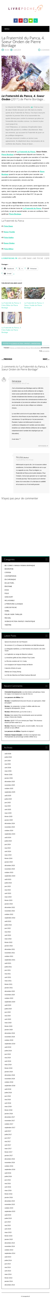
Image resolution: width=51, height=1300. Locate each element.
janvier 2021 (9, 988)
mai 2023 (8, 890)
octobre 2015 (9, 1208)
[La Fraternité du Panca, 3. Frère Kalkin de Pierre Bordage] (12, 317)
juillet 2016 (8, 1176)
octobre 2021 (9, 956)
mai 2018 (8, 1099)
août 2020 (8, 1005)
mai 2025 (8, 806)
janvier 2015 (9, 1239)
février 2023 (8, 900)
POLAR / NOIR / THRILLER (13, 614)
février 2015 (8, 1236)
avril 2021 (8, 977)
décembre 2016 (10, 1159)
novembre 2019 (10, 1037)
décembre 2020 (10, 991)
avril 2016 (8, 1187)
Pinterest (21, 20)
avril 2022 (8, 935)
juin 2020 (8, 1012)
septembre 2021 (10, 960)
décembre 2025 (10, 781)
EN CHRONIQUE (10, 579)
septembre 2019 (10, 1044)
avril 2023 (8, 893)
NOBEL (7, 611)
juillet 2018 (8, 1092)
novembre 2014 (10, 1246)
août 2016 (8, 1173)
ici (32, 107)
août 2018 (8, 1089)
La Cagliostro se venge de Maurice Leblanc (19, 654)
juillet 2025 (8, 799)
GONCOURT (9, 597)
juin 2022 (8, 928)
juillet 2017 (8, 1134)
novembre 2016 (10, 1162)
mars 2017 (8, 1148)
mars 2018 (8, 1106)
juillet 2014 (8, 1260)
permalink (45, 351)
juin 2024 (8, 844)
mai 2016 (8, 1183)
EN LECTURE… (10, 583)
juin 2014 (8, 1264)
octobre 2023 (9, 872)
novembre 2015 (10, 1204)
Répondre (42, 446)
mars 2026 (8, 771)
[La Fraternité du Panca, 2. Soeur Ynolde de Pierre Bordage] (34, 293)
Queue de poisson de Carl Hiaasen (16, 642)
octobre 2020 (9, 998)
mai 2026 (8, 764)
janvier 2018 (9, 1113)
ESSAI (7, 590)
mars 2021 (8, 981)
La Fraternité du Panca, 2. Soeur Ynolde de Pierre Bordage (34, 305)
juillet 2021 (8, 967)
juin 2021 (8, 970)
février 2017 (8, 1152)
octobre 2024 (9, 830)
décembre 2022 (10, 907)
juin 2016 (8, 1180)
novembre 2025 (10, 785)
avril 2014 (8, 1271)
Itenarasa (16, 381)
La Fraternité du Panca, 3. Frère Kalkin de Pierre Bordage (11, 330)
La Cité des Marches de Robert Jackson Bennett (20, 675)
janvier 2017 (9, 1155)
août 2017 (8, 1131)
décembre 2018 (10, 1075)
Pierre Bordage (8, 154)
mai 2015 (8, 1225)
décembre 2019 (10, 1033)
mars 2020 (8, 1023)
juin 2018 (8, 1096)
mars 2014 (8, 1274)
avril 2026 (8, 767)
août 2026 (8, 754)
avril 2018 (8, 1103)
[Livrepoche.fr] (25, 14)
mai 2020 (8, 1016)
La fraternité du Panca (22, 348)
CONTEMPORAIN (10, 576)
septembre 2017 (10, 1127)
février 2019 (8, 1068)
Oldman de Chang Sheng (13, 672)
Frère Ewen (8, 226)
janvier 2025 (9, 820)
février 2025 (8, 816)
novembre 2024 (10, 827)
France (12, 348)
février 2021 (8, 984)
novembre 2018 (10, 1079)
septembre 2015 (10, 1211)
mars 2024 (8, 855)
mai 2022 (8, 932)
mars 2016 (8, 1190)
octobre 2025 (9, 788)
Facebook (16, 20)
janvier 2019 (9, 1072)
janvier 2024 (9, 862)
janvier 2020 (9, 1030)
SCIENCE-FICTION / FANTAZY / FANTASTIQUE (25, 343)
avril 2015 (8, 1229)
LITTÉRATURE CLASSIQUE (14, 604)
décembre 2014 (10, 1243)
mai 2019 (8, 1057)
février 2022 (8, 942)
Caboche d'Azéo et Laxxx (13, 668)
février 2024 (8, 858)
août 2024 (8, 837)
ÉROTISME (8, 586)
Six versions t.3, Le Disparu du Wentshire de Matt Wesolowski (24, 645)
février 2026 (8, 774)
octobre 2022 (9, 914)
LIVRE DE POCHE (11, 607)
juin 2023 (8, 886)
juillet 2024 (8, 841)
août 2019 (8, 1047)
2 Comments (45, 50)
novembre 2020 (10, 995)
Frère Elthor (8, 249)
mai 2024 (8, 848)
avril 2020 (8, 1019)
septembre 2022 (10, 918)
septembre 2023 (10, 876)
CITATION (8, 572)
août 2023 (8, 879)
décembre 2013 (10, 1285)
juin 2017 (8, 1138)
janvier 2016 (9, 1197)
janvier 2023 (9, 904)
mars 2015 (8, 1232)
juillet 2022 (8, 925)
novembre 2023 (10, 869)
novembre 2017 (10, 1120)
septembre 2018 (10, 1085)
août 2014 (8, 1257)
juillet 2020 (8, 1009)
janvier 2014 (9, 1281)
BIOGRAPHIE (9, 569)
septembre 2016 (10, 1169)
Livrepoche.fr (9, 258)
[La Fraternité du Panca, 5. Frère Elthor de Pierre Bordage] (12, 293)
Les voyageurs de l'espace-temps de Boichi (19, 664)
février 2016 (8, 1194)
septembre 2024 (10, 834)
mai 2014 (8, 1267)
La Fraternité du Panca (26, 152)
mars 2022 (8, 939)
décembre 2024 (10, 823)
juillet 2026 (8, 757)
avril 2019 (8, 1061)
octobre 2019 (9, 1040)
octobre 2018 (9, 1082)
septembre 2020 (10, 1002)
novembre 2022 (10, 911)
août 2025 (8, 795)
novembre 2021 (10, 953)
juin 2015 (8, 1222)
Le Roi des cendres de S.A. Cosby (16, 661)
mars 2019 (8, 1064)
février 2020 (8, 1026)
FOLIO (7, 593)
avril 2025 (8, 809)
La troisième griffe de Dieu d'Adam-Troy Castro (20, 658)
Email (30, 20)
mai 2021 (8, 974)
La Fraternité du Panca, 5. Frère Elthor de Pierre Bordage (11, 305)
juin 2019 (8, 1054)
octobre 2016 (9, 1166)
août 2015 (8, 1215)
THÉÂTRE (8, 625)
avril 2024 (8, 851)
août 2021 (8, 963)
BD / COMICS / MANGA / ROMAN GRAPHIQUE (20, 565)
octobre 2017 (9, 1124)
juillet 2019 (8, 1051)
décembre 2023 (10, 865)
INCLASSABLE (9, 600)
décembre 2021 (10, 949)
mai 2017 (8, 1141)
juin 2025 (8, 802)
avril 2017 (8, 1145)
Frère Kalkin (9, 237)
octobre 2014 (9, 1250)
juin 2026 (8, 760)
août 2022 (8, 921)
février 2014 (8, 1278)
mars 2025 (8, 813)
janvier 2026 (9, 778)
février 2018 (8, 1110)
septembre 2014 (10, 1253)
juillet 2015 (8, 1218)
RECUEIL (8, 618)
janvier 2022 (9, 946)
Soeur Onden (9, 243)
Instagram (25, 20)
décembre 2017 (10, 1117)
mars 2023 (8, 897)
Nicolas (7, 50)
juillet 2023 (8, 883)
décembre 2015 (10, 1201)
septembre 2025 (10, 792)
